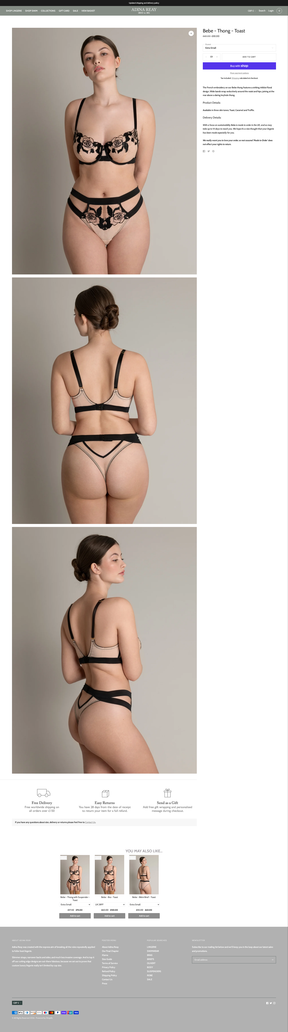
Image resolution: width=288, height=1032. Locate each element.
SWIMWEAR (153, 951)
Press (104, 983)
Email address (200, 956)
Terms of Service (110, 963)
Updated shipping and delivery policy (144, 3)
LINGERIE (151, 947)
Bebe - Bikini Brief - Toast (144, 897)
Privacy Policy (108, 967)
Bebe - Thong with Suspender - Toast (75, 899)
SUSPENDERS (154, 971)
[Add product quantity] (206, 57)
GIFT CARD (64, 10)
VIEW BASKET (88, 10)
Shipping (235, 78)
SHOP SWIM (31, 10)
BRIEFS (150, 959)
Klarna (105, 955)
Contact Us (90, 822)
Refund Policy (108, 971)
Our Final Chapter (110, 951)
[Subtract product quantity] (217, 57)
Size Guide (107, 959)
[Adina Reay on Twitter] (271, 1003)
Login (271, 10)
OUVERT (151, 963)
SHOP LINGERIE (14, 10)
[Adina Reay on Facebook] (267, 1003)
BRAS (149, 955)
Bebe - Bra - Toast (109, 897)
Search (262, 10)
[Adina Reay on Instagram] (274, 1003)
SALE (75, 10)
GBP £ (251, 10)
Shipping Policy (109, 975)
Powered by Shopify (44, 1018)
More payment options (239, 73)
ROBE (150, 975)
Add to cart (75, 915)
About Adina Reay (110, 947)
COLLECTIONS (48, 10)
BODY (150, 967)
